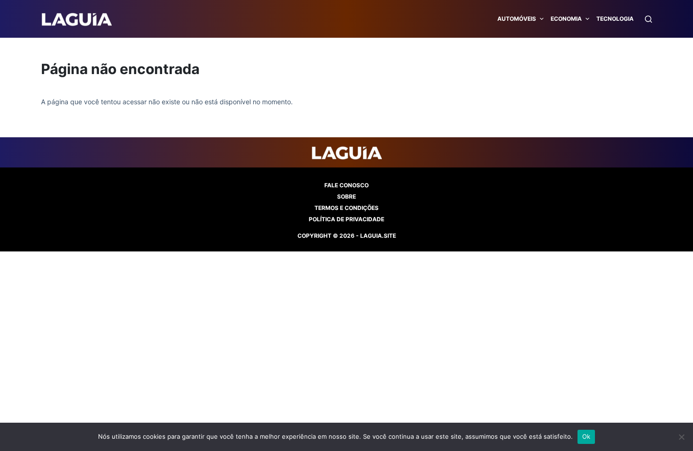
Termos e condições (346, 207)
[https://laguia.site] (76, 19)
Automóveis (516, 18)
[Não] (681, 437)
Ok (586, 436)
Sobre (346, 196)
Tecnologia (615, 18)
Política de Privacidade (346, 219)
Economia (566, 18)
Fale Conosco (346, 185)
